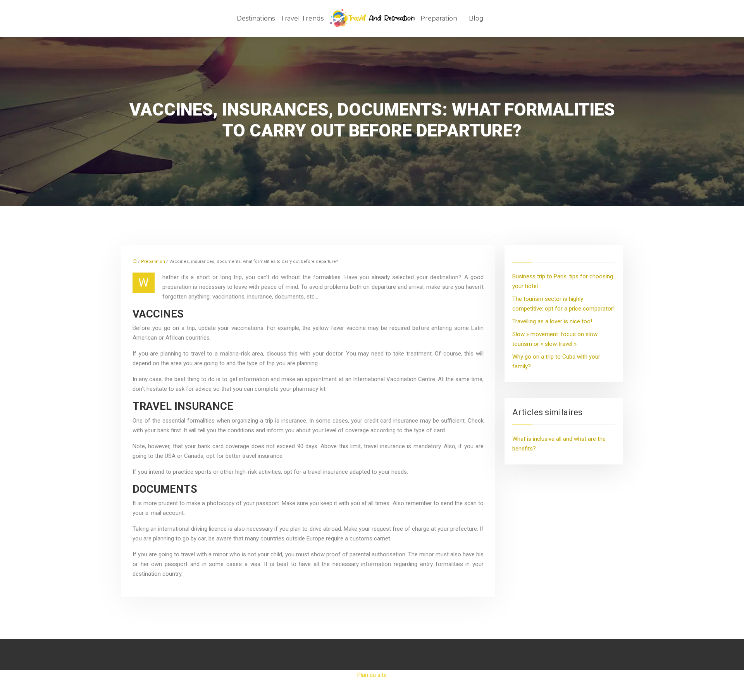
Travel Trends (302, 18)
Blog (476, 18)
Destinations (256, 18)
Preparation (438, 18)
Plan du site (372, 674)
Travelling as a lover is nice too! (552, 321)
